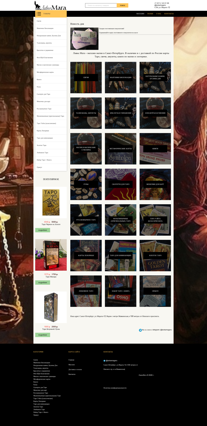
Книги (39, 80)
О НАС (158, 14)
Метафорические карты (45, 72)
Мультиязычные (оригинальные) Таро (50, 116)
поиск (122, 5)
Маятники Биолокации (45, 28)
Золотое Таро (41, 145)
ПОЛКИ (150, 14)
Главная (71, 360)
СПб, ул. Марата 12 (162, 7)
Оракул (39, 167)
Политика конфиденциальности (115, 388)
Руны (39, 87)
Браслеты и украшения (45, 50)
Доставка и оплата (75, 369)
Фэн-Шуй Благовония (45, 58)
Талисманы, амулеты (44, 43)
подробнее (42, 230)
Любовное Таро (42, 153)
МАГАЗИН (140, 14)
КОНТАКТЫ (169, 14)
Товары (46, 14)
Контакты (72, 374)
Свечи (39, 21)
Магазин (72, 365)
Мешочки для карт (43, 101)
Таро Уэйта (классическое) (46, 123)
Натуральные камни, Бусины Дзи (49, 36)
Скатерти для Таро (43, 94)
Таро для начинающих (45, 138)
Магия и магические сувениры (48, 65)
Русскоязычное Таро (44, 109)
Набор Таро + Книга (44, 160)
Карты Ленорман (43, 131)
